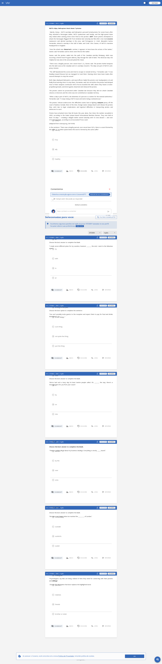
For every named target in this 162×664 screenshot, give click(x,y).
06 (47, 573)
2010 (57, 23)
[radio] (53, 120)
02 (47, 305)
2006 (57, 237)
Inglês (62, 23)
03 (47, 374)
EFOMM (52, 23)
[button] (154, 3)
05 (47, 508)
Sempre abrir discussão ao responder (69, 199)
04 (47, 442)
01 (47, 237)
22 (47, 23)
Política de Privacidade (66, 656)
